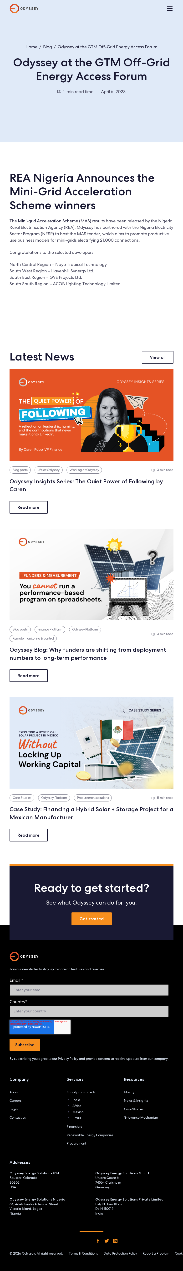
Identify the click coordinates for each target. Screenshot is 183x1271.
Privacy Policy (68, 1058)
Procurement (76, 1143)
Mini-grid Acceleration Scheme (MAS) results (61, 221)
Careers (15, 1100)
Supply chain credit (81, 1092)
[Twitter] (107, 1241)
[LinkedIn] (115, 1241)
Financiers (74, 1126)
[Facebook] (98, 1241)
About (14, 1092)
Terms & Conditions (83, 1253)
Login (14, 1109)
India (76, 1100)
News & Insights (136, 1100)
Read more (29, 507)
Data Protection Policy (120, 1253)
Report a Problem (156, 1253)
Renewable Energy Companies (90, 1135)
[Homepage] (24, 956)
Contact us (18, 1117)
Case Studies (133, 1109)
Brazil (76, 1118)
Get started (92, 918)
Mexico (77, 1112)
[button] (168, 8)
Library (129, 1092)
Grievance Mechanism (141, 1117)
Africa (76, 1106)
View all (157, 357)
